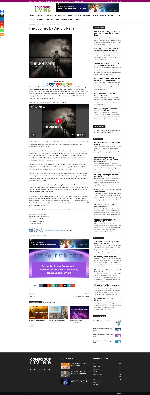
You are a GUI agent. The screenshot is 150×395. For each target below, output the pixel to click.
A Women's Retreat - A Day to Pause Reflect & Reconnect (107, 242)
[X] (117, 1)
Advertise (67, 1)
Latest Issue (41, 1)
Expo (52, 1)
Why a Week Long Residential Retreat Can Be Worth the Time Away (107, 79)
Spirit (94, 15)
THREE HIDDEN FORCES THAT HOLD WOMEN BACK (106, 221)
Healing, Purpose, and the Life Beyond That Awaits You (107, 191)
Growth (86, 15)
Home (30, 24)
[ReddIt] (61, 285)
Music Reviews (40, 24)
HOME (30, 1)
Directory (48, 1)
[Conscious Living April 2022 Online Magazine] (65, 366)
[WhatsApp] (53, 285)
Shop (82, 1)
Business (40, 19)
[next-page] (32, 325)
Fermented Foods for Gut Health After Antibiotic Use (105, 94)
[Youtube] (120, 1)
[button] (119, 15)
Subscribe (77, 1)
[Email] (67, 84)
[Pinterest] (57, 84)
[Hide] (0, 38)
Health (76, 15)
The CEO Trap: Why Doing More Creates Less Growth (105, 206)
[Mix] (73, 285)
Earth (102, 15)
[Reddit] (60, 84)
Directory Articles (99, 27)
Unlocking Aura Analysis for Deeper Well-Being (106, 175)
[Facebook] (108, 1)
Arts (31, 19)
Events (72, 1)
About (34, 1)
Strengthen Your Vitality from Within (107, 285)
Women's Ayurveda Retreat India (105, 257)
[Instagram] (111, 1)
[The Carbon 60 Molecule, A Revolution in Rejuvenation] (65, 374)
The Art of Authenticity (82, 296)
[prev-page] (30, 325)
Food (110, 15)
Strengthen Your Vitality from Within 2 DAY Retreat (107, 271)
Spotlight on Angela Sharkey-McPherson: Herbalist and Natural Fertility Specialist (106, 159)
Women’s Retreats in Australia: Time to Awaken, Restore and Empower (107, 49)
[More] (70, 84)
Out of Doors (32, 296)
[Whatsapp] (63, 84)
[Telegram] (69, 285)
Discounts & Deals (99, 126)
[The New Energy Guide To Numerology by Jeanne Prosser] (79, 312)
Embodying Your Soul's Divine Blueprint (104, 299)
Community (50, 15)
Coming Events (98, 238)
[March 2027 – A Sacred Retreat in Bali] (38, 312)
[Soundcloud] (114, 1)
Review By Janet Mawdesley (54, 230)
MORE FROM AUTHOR (49, 302)
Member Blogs (98, 138)
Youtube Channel (59, 1)
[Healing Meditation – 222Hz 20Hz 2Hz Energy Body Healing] (65, 382)
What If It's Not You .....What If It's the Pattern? (107, 143)
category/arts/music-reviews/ (38, 235)
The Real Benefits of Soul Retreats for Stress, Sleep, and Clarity (106, 64)
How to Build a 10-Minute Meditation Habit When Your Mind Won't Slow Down (107, 33)
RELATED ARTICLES (35, 302)
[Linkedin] (53, 84)
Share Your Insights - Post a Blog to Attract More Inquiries (106, 109)
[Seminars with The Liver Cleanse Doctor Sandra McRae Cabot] (58, 312)
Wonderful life (118, 393)
